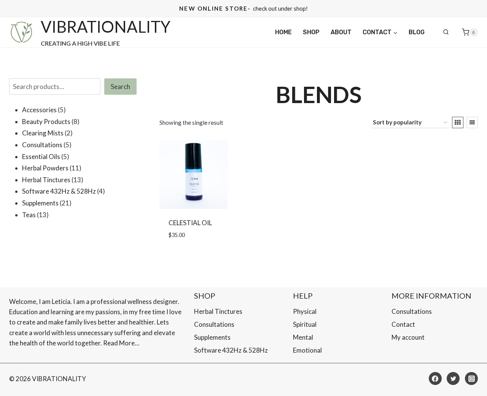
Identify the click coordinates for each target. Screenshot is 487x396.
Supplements (212, 337)
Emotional (307, 350)
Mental (303, 337)
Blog (417, 32)
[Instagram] (471, 378)
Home (283, 32)
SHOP (311, 32)
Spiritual (305, 324)
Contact (403, 324)
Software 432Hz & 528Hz (231, 350)
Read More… (121, 343)
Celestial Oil (190, 223)
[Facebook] (435, 378)
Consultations (214, 324)
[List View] (472, 122)
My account (408, 337)
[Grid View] (457, 122)
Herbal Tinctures (218, 311)
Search (120, 87)
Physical (305, 311)
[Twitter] (453, 378)
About (341, 32)
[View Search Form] (446, 32)
